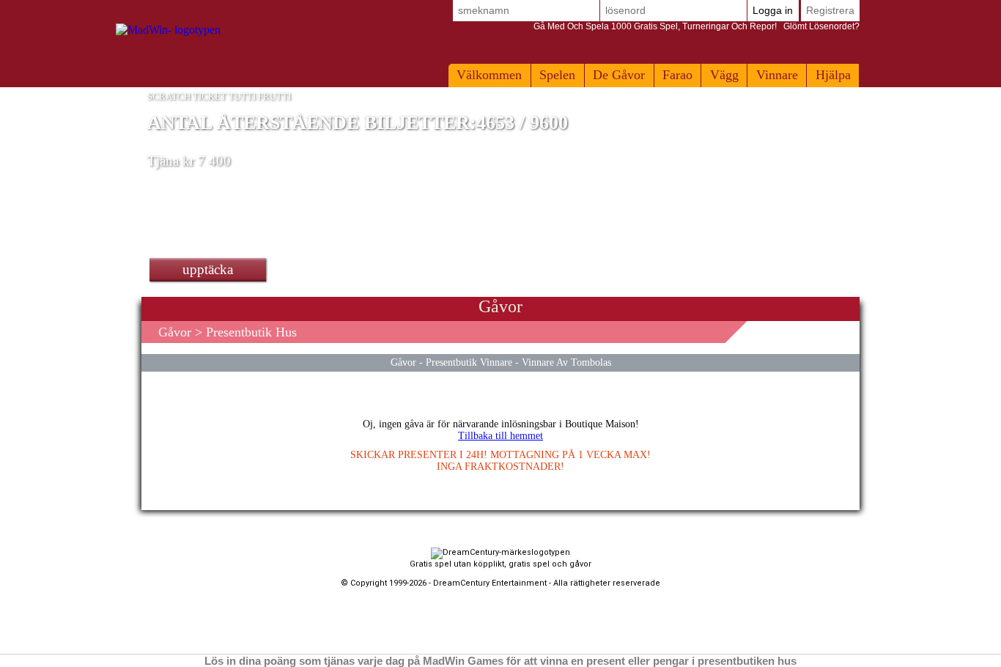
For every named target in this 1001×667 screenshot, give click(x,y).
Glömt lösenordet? (696, 26)
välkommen (489, 74)
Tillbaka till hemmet (500, 435)
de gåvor (619, 74)
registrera (830, 10)
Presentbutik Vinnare (469, 362)
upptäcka (207, 269)
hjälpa (833, 74)
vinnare (777, 74)
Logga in (773, 10)
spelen (557, 74)
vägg (724, 74)
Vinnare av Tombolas (566, 362)
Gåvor (174, 332)
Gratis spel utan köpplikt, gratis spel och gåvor (500, 564)
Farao (677, 74)
